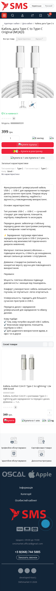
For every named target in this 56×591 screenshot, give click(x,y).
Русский (48, 6)
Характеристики (24, 39)
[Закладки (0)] (40, 15)
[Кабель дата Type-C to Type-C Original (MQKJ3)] (27, 72)
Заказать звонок (27, 557)
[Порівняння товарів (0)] (32, 15)
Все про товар (8, 39)
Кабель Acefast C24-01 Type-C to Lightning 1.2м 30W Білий (27, 387)
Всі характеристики (10, 174)
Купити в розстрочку (31, 151)
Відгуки (39, 39)
